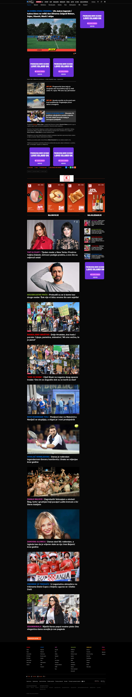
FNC (79, 5)
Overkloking (89, 658)
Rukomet (36, 5)
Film (55, 651)
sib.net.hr (51, 687)
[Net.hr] (103, 681)
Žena (68, 2)
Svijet (28, 651)
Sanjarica (103, 654)
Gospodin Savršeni (58, 664)
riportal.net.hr (73, 687)
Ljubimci (72, 658)
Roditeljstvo (73, 664)
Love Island (57, 660)
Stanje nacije (29, 660)
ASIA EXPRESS (84, 2)
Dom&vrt (72, 651)
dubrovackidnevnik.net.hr (83, 687)
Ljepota (72, 656)
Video (103, 650)
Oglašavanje (35, 681)
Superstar (56, 662)
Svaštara (88, 662)
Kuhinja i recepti (74, 654)
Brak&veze (73, 649)
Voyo (56, 669)
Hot (51, 2)
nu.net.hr (99, 687)
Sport (46, 2)
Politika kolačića (50, 681)
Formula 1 (85, 5)
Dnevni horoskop (90, 654)
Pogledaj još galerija (33, 638)
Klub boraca (43, 5)
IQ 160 (77, 2)
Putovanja (73, 662)
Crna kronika (29, 654)
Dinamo (29, 171)
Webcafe (62, 2)
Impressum (29, 681)
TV (55, 658)
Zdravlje (72, 666)
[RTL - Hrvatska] (97, 681)
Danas (28, 647)
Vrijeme (28, 664)
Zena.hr (32, 687)
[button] (28, 194)
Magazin (56, 2)
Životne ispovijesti (74, 669)
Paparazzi (56, 656)
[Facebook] (66, 167)
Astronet (88, 649)
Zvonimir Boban (36, 171)
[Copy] (75, 167)
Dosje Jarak (29, 662)
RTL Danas (28, 656)
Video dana (89, 666)
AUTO (72, 2)
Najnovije (103, 652)
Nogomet (29, 5)
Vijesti (28, 649)
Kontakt (65, 681)
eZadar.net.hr (92, 687)
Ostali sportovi (72, 5)
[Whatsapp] (71, 167)
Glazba (56, 654)
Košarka (60, 5)
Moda (72, 660)
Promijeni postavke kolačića (74, 681)
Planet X (88, 660)
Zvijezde (56, 649)
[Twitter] (68, 167)
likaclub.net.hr (43, 689)
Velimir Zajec (43, 171)
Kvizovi (88, 664)
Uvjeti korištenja (42, 681)
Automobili (73, 671)
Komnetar (88, 656)
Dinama (35, 124)
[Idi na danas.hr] (39, 2)
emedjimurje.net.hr (44, 687)
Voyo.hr (37, 687)
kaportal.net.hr (58, 687)
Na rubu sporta (52, 5)
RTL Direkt (28, 658)
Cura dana (88, 651)
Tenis (65, 5)
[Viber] (73, 167)
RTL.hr (28, 687)
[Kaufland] (66, 178)
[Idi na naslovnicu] (31, 3)
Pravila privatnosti (59, 681)
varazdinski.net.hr (65, 687)
